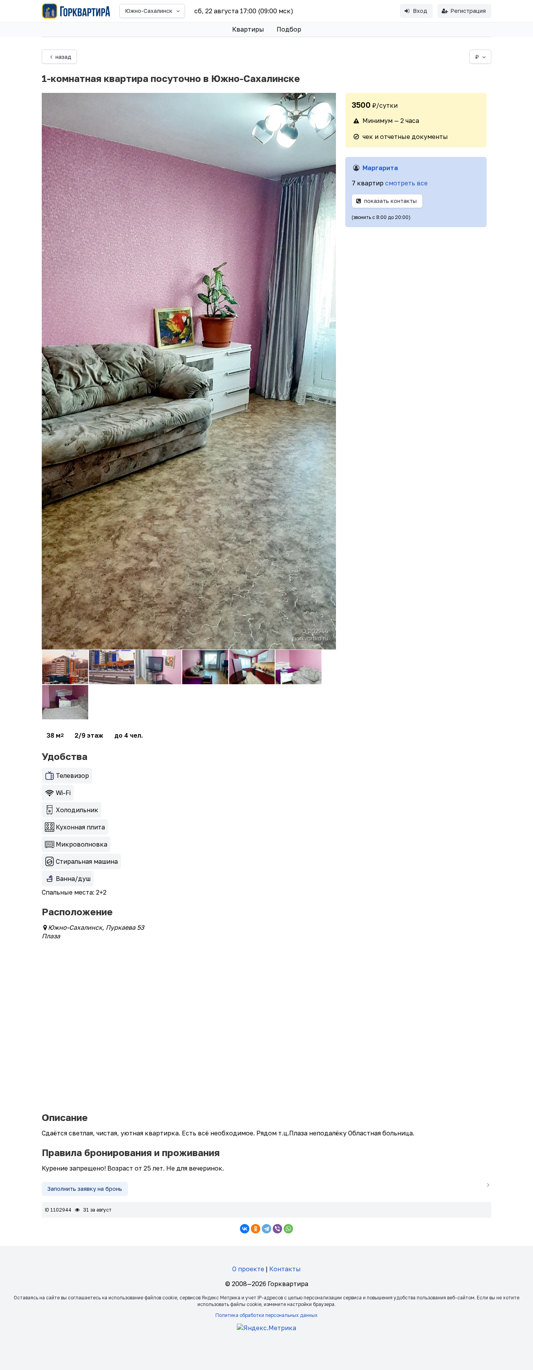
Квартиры (248, 29)
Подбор (289, 29)
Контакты (285, 1269)
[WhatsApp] (288, 1228)
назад (63, 56)
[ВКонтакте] (244, 1228)
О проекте (248, 1269)
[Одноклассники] (255, 1228)
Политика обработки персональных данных (266, 1315)
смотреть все (406, 183)
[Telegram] (266, 1228)
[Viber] (277, 1228)
